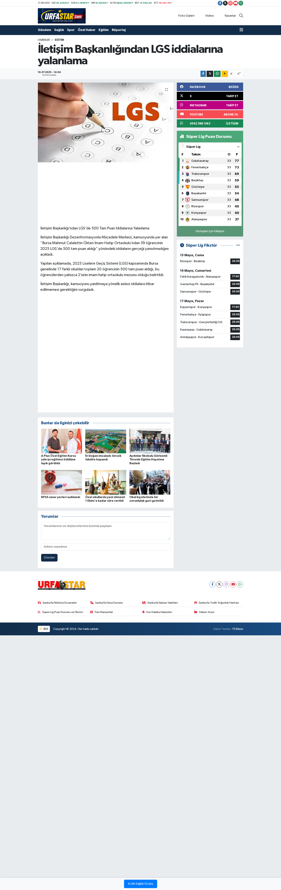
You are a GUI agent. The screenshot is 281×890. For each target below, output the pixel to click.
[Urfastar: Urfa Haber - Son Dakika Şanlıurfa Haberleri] (62, 16)
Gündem (44, 30)
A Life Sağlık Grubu (140, 883)
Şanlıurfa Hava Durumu (109, 602)
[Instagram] (226, 584)
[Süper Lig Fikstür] (238, 245)
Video (209, 15)
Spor (71, 30)
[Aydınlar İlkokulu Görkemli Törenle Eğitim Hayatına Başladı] (149, 441)
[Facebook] (212, 584)
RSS (45, 628)
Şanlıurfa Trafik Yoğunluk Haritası (219, 602)
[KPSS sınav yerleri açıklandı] (61, 482)
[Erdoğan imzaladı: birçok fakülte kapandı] (105, 441)
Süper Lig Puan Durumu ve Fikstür (62, 612)
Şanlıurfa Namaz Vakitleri (162, 602)
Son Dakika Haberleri (159, 612)
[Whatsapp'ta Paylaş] (217, 74)
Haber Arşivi (206, 612)
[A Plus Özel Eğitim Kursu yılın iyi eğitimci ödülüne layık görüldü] (61, 441)
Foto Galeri (186, 15)
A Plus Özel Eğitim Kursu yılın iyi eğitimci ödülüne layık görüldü (58, 459)
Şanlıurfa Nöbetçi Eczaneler (60, 602)
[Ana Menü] (241, 30)
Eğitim (104, 30)
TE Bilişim (237, 628)
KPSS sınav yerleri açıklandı (60, 497)
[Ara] (241, 15)
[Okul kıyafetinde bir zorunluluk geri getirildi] (149, 482)
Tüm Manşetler (103, 612)
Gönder (49, 557)
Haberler (44, 40)
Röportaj (119, 30)
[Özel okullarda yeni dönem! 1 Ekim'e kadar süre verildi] (105, 482)
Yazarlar (230, 15)
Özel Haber (86, 30)
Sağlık (59, 30)
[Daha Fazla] (225, 74)
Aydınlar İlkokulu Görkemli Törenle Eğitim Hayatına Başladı (148, 459)
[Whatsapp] (240, 584)
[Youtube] (233, 584)
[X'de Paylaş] (210, 74)
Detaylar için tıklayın (210, 231)
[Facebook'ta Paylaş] (203, 74)
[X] (219, 584)
